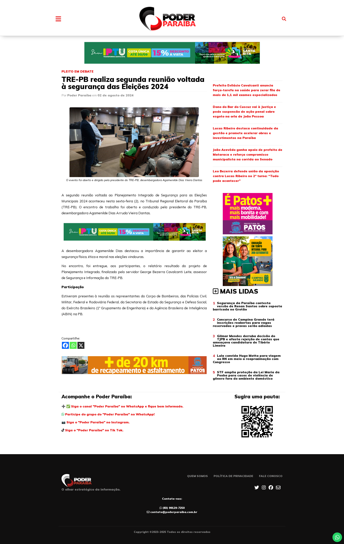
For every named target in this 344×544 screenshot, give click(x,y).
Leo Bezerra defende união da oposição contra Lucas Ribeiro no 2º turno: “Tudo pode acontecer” (246, 176)
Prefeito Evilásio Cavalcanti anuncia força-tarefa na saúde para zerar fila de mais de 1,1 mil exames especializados (246, 90)
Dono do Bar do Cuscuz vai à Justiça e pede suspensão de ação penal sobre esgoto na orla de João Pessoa (244, 111)
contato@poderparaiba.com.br (173, 512)
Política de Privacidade (233, 476)
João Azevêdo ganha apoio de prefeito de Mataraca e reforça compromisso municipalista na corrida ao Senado (247, 154)
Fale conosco (270, 476)
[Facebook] (65, 345)
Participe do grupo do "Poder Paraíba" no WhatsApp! (110, 414)
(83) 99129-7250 (174, 508)
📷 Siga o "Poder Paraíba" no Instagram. (96, 422)
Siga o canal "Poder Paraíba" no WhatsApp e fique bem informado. (127, 406)
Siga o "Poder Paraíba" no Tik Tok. (94, 430)
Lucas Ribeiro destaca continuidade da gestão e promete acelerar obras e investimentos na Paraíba (245, 133)
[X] (80, 345)
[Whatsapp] (73, 345)
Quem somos (197, 476)
